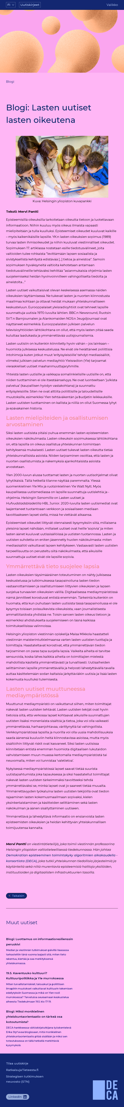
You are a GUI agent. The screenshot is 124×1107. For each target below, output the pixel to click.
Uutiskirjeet (29, 5)
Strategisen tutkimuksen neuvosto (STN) (25, 1079)
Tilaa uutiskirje (17, 1063)
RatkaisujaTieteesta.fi (22, 1070)
